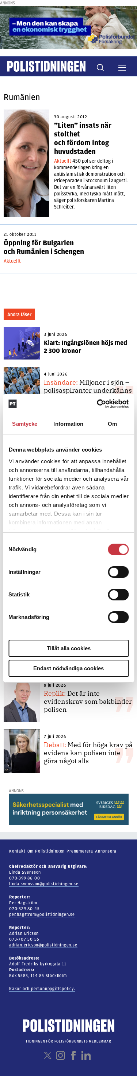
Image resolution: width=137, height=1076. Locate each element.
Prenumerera (79, 851)
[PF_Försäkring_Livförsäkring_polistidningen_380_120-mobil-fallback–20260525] (68, 27)
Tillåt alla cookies (69, 648)
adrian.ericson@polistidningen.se (43, 945)
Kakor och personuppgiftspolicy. (42, 988)
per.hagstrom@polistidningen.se (42, 914)
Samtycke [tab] (24, 424)
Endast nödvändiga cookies (68, 668)
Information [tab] (68, 424)
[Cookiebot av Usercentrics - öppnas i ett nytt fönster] (97, 404)
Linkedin (86, 1055)
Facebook (73, 1055)
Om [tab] (112, 424)
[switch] (118, 572)
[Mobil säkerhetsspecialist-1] (69, 809)
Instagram (60, 1055)
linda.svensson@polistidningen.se (44, 883)
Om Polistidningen (46, 851)
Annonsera (106, 851)
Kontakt (17, 851)
